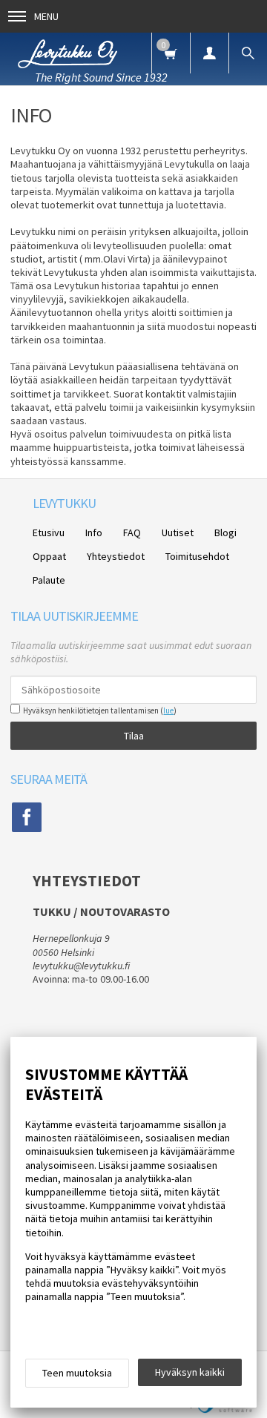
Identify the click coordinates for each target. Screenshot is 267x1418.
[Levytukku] (67, 51)
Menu (46, 16)
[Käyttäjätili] (209, 53)
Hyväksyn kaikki (190, 1372)
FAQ (132, 532)
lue (168, 710)
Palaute (49, 580)
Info (93, 532)
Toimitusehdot (197, 556)
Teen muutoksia (77, 1372)
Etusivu (49, 532)
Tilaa (134, 735)
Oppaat (49, 556)
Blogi (225, 532)
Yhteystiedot (116, 556)
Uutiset (178, 532)
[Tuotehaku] (247, 53)
